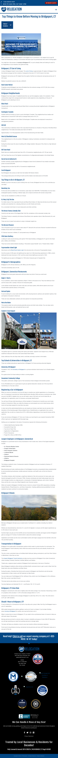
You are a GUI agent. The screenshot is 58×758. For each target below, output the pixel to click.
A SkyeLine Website (40, 755)
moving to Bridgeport (10, 611)
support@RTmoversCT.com (22, 657)
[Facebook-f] (24, 732)
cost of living (29, 71)
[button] (56, 9)
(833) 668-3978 (18, 655)
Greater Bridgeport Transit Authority (13, 558)
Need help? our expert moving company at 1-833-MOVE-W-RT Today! (29, 637)
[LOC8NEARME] (22, 702)
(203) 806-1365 (26, 655)
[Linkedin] (33, 732)
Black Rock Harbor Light (17, 250)
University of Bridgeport (19, 369)
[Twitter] (27, 732)
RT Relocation (22, 704)
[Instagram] (30, 732)
